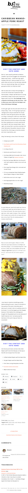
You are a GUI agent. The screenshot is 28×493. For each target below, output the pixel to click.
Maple (23, 422)
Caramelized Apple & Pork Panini (5, 398)
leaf (16, 422)
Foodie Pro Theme (15, 490)
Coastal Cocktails (18, 157)
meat (2, 424)
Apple (10, 422)
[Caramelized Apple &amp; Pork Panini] (6, 392)
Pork (9, 420)
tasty (12, 424)
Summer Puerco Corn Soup (11, 366)
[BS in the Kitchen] (14, 10)
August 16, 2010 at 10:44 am (18, 454)
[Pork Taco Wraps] (6, 407)
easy (13, 422)
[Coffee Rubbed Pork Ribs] (18, 392)
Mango (19, 422)
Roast (12, 420)
